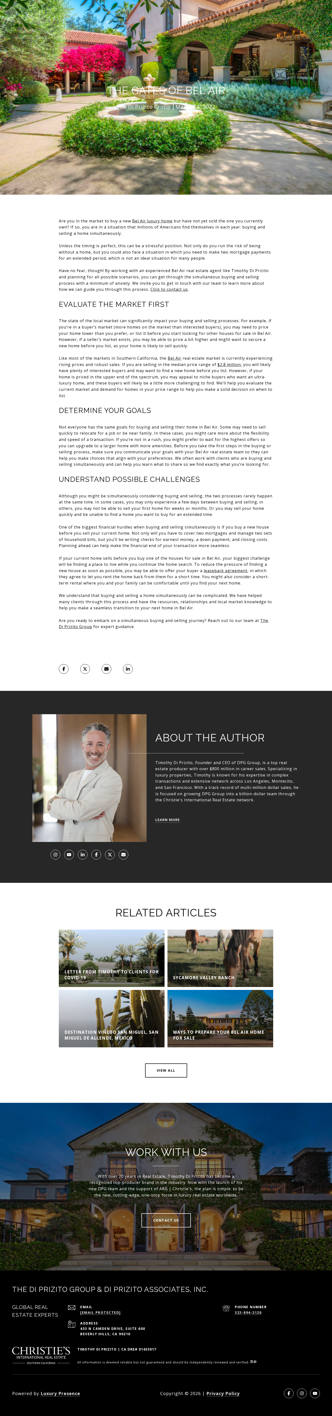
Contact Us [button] (166, 1220)
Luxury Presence (60, 1393)
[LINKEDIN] (82, 854)
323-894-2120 (248, 1312)
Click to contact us (169, 289)
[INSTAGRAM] (55, 854)
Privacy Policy (223, 1393)
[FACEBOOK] (96, 854)
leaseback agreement (225, 570)
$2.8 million (229, 364)
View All (166, 1070)
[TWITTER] (110, 854)
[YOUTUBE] (69, 854)
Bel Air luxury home (152, 221)
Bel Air (174, 358)
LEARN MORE (167, 819)
